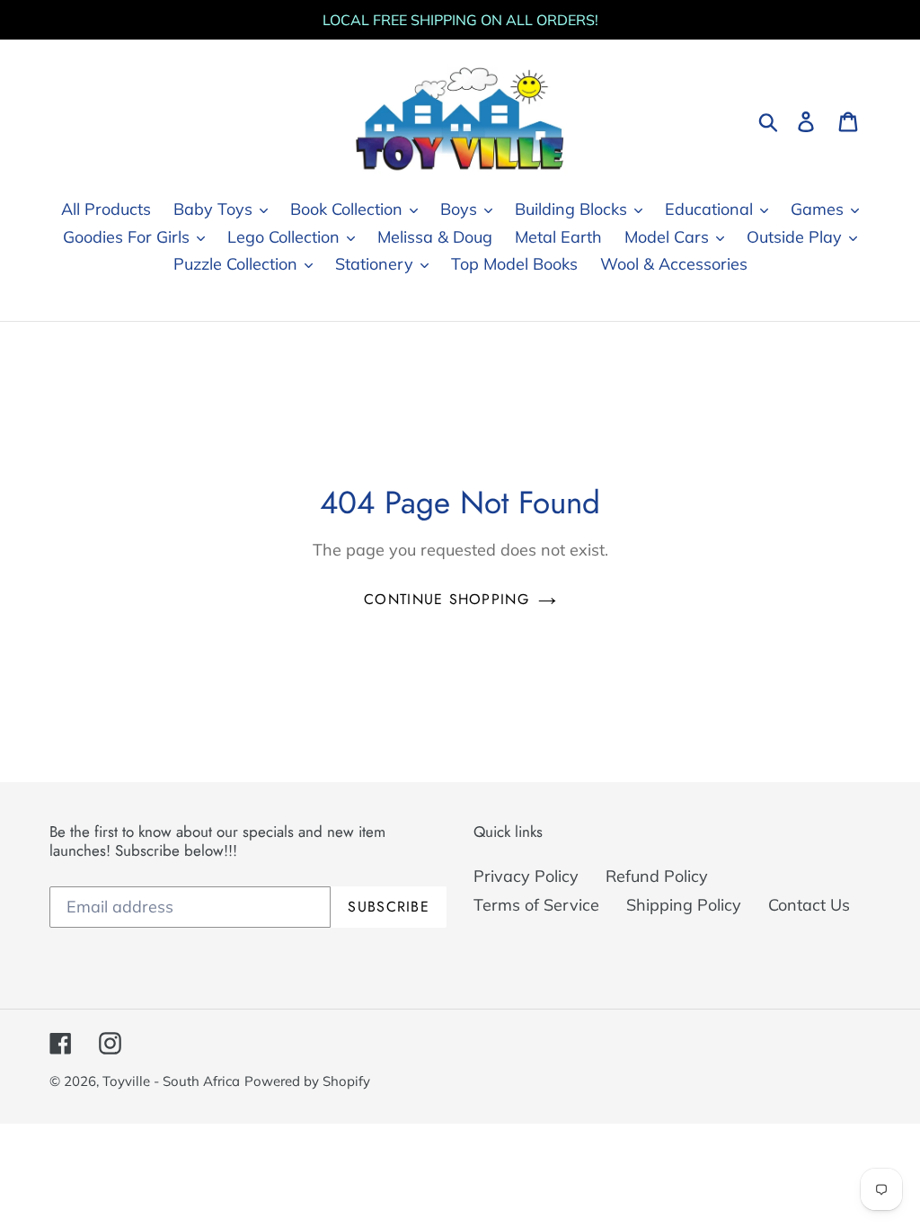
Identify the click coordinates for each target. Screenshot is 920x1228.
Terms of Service (536, 904)
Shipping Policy (683, 904)
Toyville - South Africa (171, 1081)
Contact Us (809, 904)
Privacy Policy (526, 876)
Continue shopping (446, 599)
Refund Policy (657, 876)
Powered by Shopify (307, 1081)
